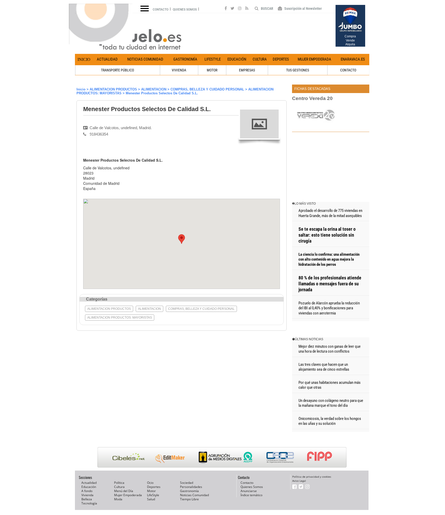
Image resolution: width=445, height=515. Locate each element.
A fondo (86, 491)
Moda (118, 499)
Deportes (281, 59)
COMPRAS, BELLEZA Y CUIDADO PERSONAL (207, 89)
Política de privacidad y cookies (311, 476)
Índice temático (251, 495)
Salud (151, 499)
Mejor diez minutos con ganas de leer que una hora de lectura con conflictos (329, 349)
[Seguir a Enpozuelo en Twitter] (232, 9)
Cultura (260, 59)
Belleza (86, 499)
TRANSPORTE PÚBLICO (117, 70)
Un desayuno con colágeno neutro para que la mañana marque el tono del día (330, 403)
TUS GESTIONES (297, 70)
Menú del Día (123, 491)
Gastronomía (185, 59)
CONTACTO (348, 70)
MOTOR (212, 70)
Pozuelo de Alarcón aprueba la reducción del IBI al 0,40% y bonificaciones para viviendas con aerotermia (329, 308)
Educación (236, 59)
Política (119, 482)
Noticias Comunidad (145, 59)
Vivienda (87, 495)
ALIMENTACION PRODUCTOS (113, 89)
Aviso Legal (299, 481)
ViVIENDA (179, 70)
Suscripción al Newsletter (303, 8)
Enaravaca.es (353, 59)
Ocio (150, 482)
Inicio (84, 59)
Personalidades (191, 487)
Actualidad (107, 59)
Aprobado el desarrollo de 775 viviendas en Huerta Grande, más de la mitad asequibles (330, 213)
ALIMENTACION (153, 89)
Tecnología (89, 503)
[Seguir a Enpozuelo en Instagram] (239, 9)
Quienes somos (185, 9)
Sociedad (186, 482)
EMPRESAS (247, 70)
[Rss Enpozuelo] (247, 9)
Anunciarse (249, 491)
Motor (151, 491)
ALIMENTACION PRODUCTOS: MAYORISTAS (119, 317)
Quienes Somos (252, 487)
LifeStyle (212, 59)
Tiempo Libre (189, 499)
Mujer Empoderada (314, 59)
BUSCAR (266, 8)
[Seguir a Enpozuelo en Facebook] (225, 9)
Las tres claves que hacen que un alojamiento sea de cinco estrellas (323, 367)
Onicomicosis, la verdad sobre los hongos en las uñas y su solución (329, 421)
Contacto (160, 9)
